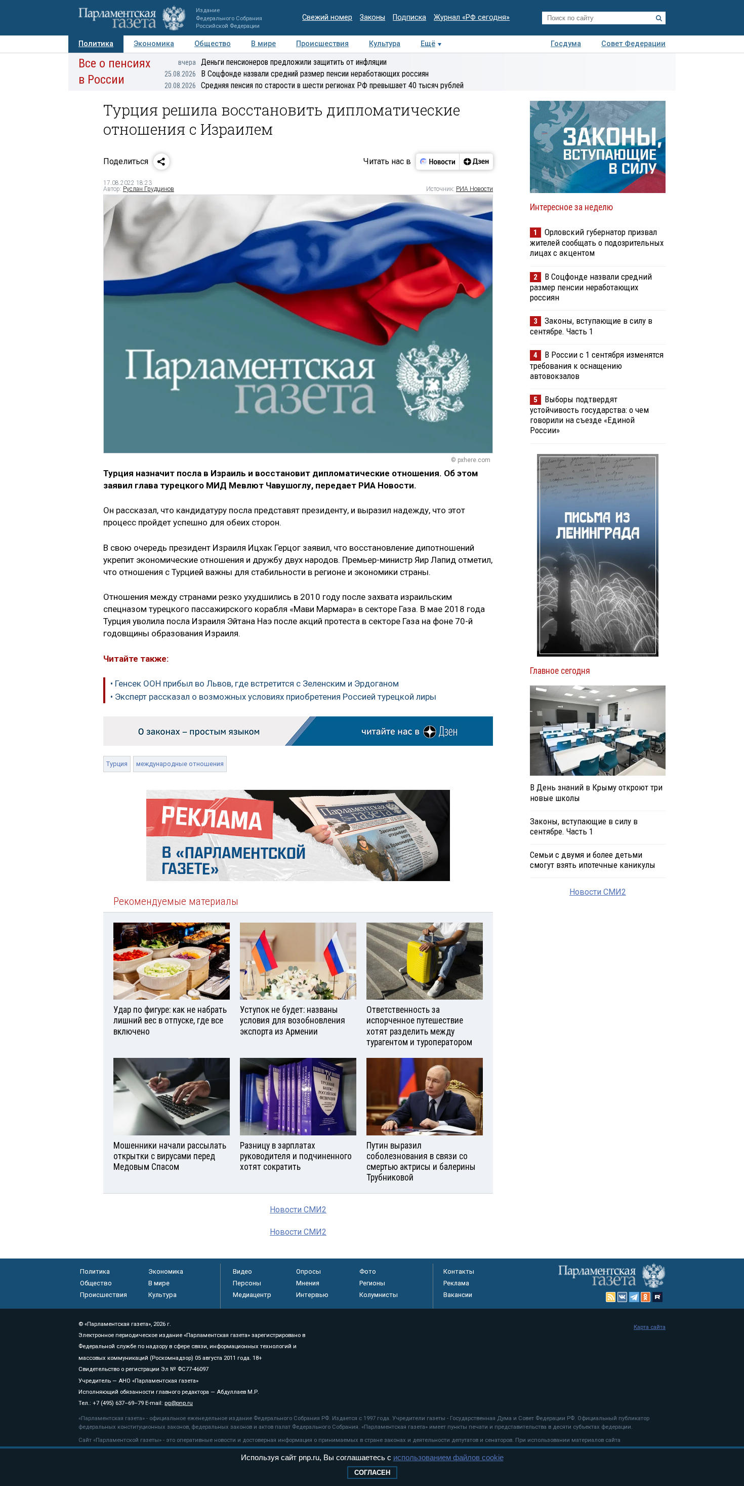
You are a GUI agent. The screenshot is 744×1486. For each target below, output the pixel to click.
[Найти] (659, 18)
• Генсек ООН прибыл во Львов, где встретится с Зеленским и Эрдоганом (254, 683)
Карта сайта (650, 1327)
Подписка (409, 17)
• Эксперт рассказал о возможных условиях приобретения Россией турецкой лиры (273, 697)
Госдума (566, 44)
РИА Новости (474, 189)
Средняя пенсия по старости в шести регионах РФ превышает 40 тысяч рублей (314, 85)
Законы (372, 17)
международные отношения (180, 764)
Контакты (458, 1271)
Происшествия (322, 44)
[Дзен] (476, 162)
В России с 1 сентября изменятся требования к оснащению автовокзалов (597, 365)
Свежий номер (327, 17)
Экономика (154, 44)
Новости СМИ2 (298, 1209)
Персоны (247, 1283)
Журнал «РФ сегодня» (472, 17)
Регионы (372, 1283)
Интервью (312, 1295)
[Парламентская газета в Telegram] (634, 1297)
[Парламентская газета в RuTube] (657, 1297)
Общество (212, 44)
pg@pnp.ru (178, 1403)
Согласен (372, 1472)
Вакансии (457, 1295)
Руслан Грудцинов (148, 189)
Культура (384, 44)
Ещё (428, 44)
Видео (242, 1271)
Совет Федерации (633, 44)
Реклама (456, 1283)
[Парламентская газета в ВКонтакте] (622, 1297)
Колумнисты (378, 1295)
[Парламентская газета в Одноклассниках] (646, 1297)
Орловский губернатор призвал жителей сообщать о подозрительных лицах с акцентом (597, 242)
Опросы (308, 1271)
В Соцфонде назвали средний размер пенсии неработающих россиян (296, 74)
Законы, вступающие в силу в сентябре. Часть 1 (591, 326)
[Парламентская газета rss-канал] (611, 1297)
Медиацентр (252, 1295)
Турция (117, 764)
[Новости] (438, 162)
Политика (95, 44)
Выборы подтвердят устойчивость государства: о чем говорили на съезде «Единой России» (589, 414)
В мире (263, 44)
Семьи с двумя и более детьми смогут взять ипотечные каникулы (592, 860)
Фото (367, 1271)
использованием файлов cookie (448, 1457)
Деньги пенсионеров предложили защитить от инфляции (282, 62)
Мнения (307, 1283)
